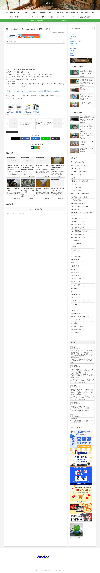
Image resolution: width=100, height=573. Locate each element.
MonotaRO (73, 48)
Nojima (72, 46)
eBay (71, 53)
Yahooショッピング (76, 41)
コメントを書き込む (35, 209)
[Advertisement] (35, 56)
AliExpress (73, 55)
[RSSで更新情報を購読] (38, 147)
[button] (63, 42)
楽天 (71, 38)
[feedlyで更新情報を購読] (35, 147)
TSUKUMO (73, 43)
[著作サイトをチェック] (32, 147)
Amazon (72, 34)
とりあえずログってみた (12, 131)
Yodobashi (73, 36)
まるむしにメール (75, 537)
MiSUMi (72, 50)
